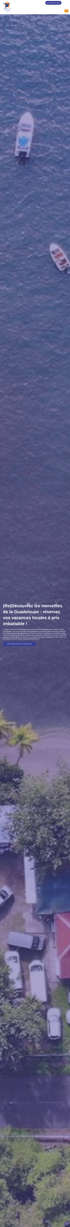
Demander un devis (53, 3)
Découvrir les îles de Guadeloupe (19, 644)
